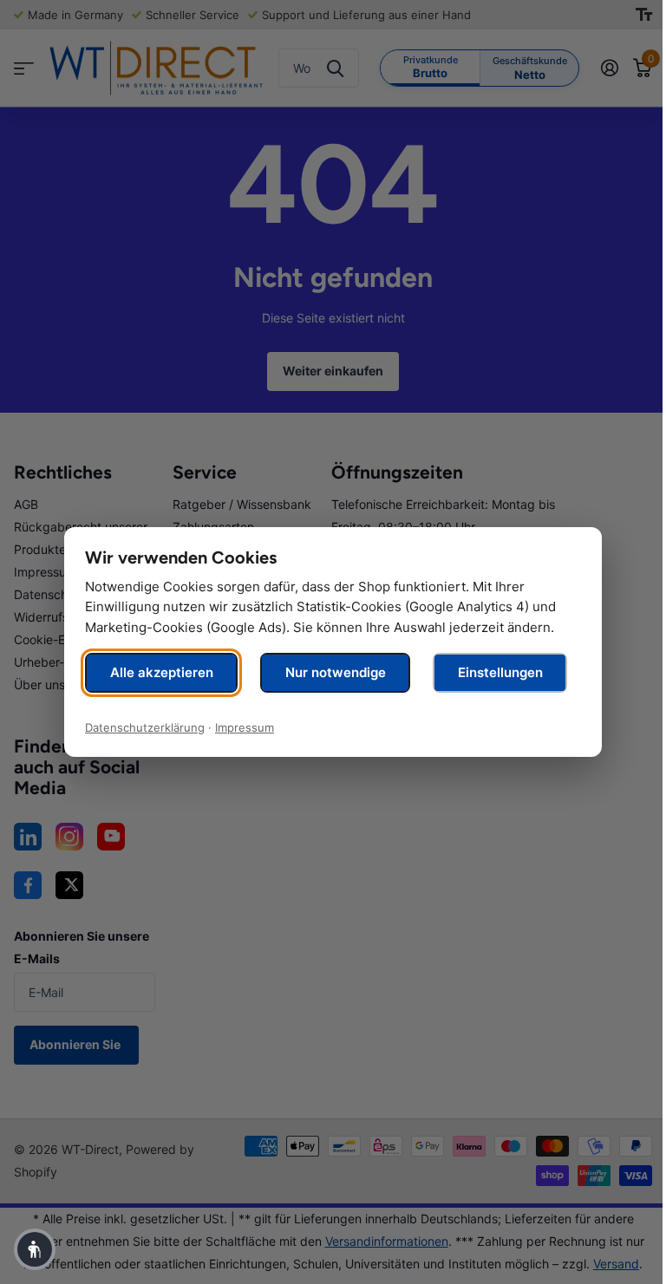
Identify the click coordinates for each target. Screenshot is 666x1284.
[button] (35, 1249)
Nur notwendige (335, 672)
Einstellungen (500, 672)
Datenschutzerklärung (145, 727)
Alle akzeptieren (161, 672)
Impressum (244, 727)
